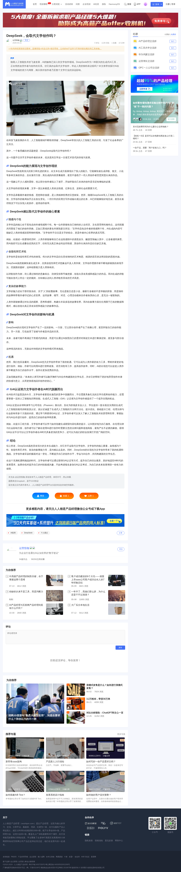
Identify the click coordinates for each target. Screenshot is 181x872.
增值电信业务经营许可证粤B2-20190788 (55, 868)
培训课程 (44, 4)
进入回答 (171, 119)
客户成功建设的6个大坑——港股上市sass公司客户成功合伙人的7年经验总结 (87, 579)
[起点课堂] (90, 823)
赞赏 (42, 496)
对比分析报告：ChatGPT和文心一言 (104, 712)
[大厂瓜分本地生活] (116, 609)
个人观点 (44, 533)
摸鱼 (104, 4)
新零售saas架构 (14, 761)
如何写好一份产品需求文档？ (101, 761)
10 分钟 (121, 43)
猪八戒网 (41, 857)
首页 (35, 4)
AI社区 (96, 4)
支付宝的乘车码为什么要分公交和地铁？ (151, 126)
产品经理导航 (23, 857)
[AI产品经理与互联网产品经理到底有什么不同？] (54, 609)
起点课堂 (33, 857)
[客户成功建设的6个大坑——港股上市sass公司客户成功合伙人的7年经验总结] (116, 581)
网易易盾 (59, 857)
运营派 (21, 862)
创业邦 (77, 857)
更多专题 (121, 734)
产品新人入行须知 (55, 761)
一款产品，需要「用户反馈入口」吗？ (150, 148)
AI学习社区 (85, 857)
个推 (65, 857)
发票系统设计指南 (55, 795)
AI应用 (13, 533)
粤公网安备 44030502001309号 (57, 865)
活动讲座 (69, 4)
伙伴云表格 (50, 857)
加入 (172, 41)
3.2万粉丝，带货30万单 (98, 699)
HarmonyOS (114, 4)
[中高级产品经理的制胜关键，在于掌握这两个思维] (54, 581)
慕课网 (93, 857)
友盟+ (71, 857)
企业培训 (86, 4)
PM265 (14, 857)
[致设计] (91, 828)
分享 (120, 533)
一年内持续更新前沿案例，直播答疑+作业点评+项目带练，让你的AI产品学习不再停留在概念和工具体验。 (55, 48)
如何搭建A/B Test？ (15, 795)
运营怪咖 (16, 40)
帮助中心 (119, 840)
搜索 (129, 4)
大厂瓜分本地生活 (80, 605)
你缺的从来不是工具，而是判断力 (26, 591)
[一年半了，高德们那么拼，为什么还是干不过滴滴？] (116, 595)
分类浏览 (56, 4)
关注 (26, 40)
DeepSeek (28, 533)
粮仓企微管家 (30, 862)
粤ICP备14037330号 (37, 865)
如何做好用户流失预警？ (98, 795)
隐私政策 (89, 840)
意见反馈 (109, 840)
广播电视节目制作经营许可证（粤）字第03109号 (21, 868)
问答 (78, 4)
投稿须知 (99, 840)
